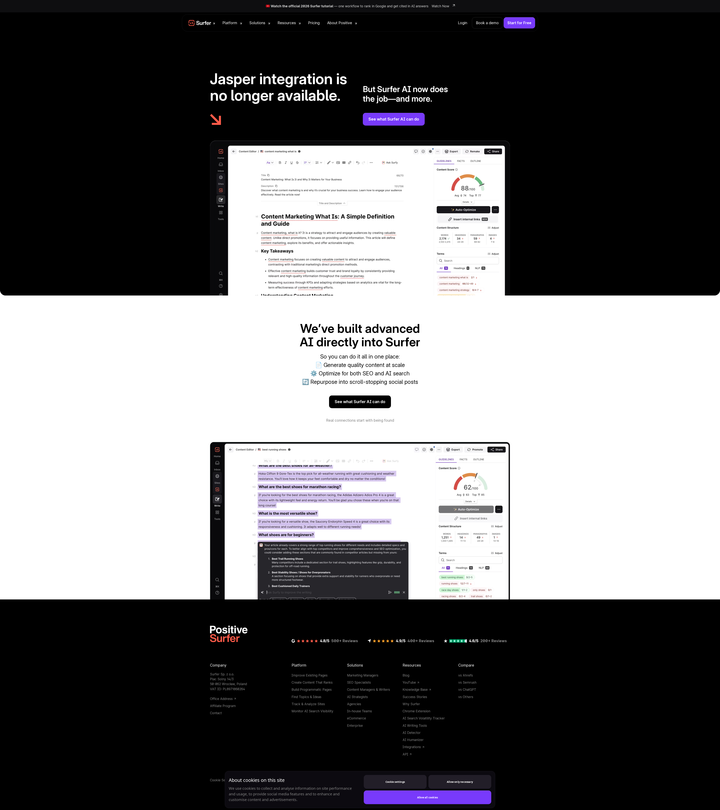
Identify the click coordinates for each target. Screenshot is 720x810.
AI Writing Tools (415, 726)
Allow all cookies (427, 797)
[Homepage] (229, 634)
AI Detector (412, 733)
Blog (406, 675)
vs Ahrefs (465, 675)
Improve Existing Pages (310, 675)
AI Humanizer (413, 740)
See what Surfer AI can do (393, 119)
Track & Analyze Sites (308, 704)
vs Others (465, 697)
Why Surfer (411, 704)
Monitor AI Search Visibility (312, 711)
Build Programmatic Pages (312, 690)
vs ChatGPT (467, 690)
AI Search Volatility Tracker (424, 718)
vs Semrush (467, 682)
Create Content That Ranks (312, 682)
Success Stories (415, 697)
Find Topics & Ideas (306, 697)
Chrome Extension (416, 711)
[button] (202, 23)
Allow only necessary (460, 782)
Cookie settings (395, 782)
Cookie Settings (222, 780)
